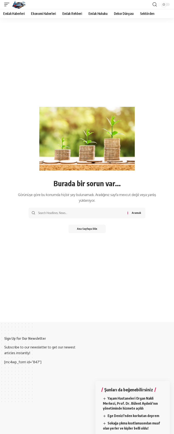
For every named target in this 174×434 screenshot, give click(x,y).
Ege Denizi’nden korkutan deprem (133, 416)
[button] (7, 4)
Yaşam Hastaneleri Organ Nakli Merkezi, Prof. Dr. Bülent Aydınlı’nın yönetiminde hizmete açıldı (130, 403)
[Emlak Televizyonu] (19, 4)
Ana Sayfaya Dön (87, 228)
